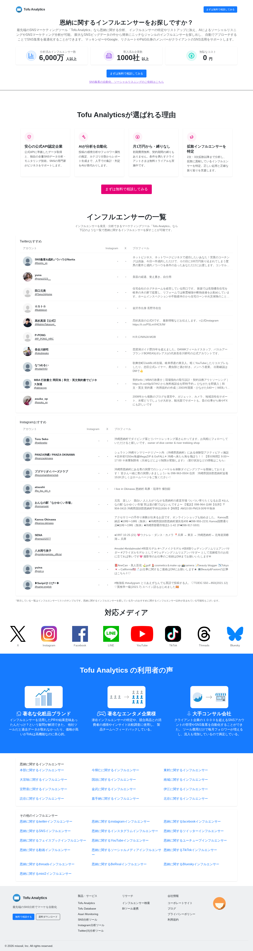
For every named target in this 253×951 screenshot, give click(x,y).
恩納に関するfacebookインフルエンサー (192, 821)
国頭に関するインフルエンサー (114, 779)
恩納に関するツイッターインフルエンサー (194, 831)
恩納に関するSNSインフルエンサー (45, 831)
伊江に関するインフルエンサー (186, 789)
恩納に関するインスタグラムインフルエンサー (125, 831)
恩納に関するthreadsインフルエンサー (47, 864)
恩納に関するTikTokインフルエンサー (190, 850)
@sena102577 (43, 538)
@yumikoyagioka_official (48, 554)
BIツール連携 (130, 908)
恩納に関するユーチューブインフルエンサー (195, 840)
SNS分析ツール (87, 919)
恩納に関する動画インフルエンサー (45, 850)
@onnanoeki (42, 506)
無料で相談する (23, 916)
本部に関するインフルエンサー (42, 770)
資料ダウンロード (48, 916)
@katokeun (41, 310)
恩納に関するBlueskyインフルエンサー (191, 864)
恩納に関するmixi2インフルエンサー (46, 873)
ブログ (172, 908)
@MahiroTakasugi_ (45, 324)
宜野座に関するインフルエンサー (43, 789)
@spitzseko (41, 442)
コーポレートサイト (180, 903)
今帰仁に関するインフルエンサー (115, 770)
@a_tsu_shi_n (42, 490)
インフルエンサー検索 (136, 903)
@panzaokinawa (44, 458)
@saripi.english (43, 586)
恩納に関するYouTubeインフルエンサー (120, 840)
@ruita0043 (41, 369)
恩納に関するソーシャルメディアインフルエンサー (126, 852)
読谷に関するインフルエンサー (42, 798)
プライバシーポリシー (181, 914)
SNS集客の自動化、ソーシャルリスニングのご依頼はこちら (126, 81)
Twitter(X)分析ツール (91, 930)
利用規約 (173, 919)
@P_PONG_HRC (44, 338)
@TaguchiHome (43, 294)
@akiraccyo (40, 387)
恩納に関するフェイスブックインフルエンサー (53, 840)
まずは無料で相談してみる (220, 9)
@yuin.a (39, 571)
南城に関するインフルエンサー (186, 779)
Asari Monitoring (88, 914)
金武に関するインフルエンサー (114, 789)
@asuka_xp (41, 402)
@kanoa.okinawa (44, 523)
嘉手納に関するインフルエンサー (115, 798)
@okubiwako (42, 353)
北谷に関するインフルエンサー (186, 798)
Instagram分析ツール (91, 925)
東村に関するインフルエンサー (186, 770)
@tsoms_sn (41, 263)
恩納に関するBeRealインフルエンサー (119, 864)
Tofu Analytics (86, 903)
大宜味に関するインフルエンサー (43, 779)
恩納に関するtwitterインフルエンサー (46, 821)
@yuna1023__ (43, 278)
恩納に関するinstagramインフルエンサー (121, 821)
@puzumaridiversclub (46, 475)
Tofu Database (87, 908)
